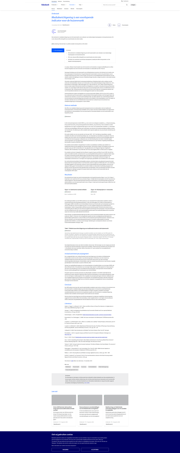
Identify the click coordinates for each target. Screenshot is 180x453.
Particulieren (54, 1)
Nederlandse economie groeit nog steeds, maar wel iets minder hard (91, 337)
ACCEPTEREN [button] (94, 449)
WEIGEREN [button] (65, 449)
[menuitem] (68, 367)
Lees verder (87, 382)
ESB (72, 360)
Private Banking (66, 1)
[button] (124, 1)
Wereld (72, 8)
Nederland (59, 8)
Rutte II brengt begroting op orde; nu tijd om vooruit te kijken (97, 314)
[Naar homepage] (45, 5)
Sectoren (66, 8)
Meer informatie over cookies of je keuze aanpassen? (64, 445)
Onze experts (79, 8)
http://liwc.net (68, 334)
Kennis (53, 8)
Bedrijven (60, 1)
